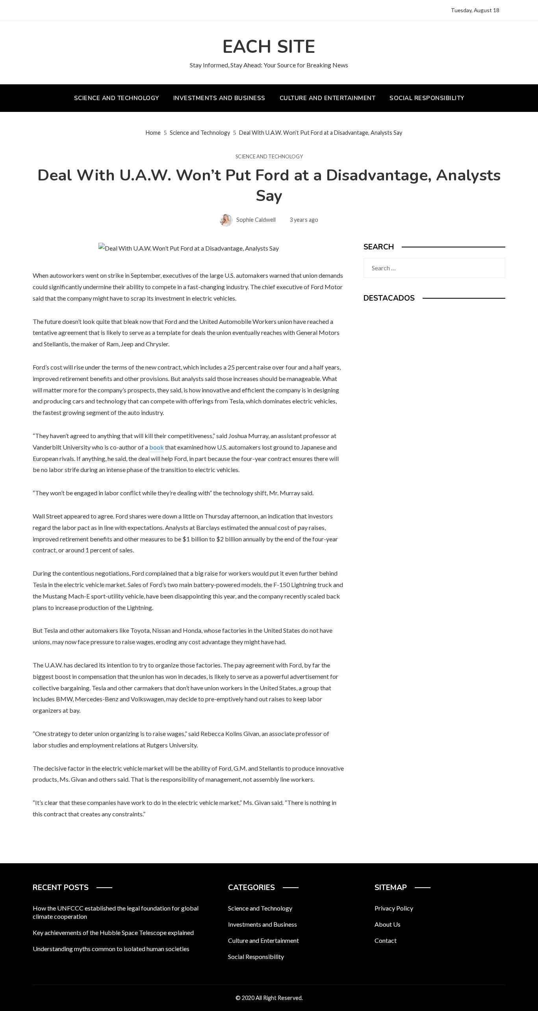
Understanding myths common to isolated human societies (111, 948)
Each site (269, 47)
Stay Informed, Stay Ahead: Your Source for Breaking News (269, 65)
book (156, 447)
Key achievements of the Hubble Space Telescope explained (113, 932)
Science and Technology (269, 156)
